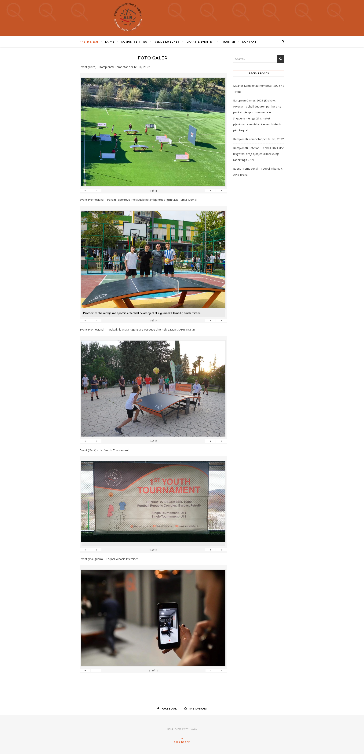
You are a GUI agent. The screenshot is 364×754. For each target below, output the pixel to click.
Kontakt (249, 41)
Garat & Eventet (200, 41)
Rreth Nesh (89, 41)
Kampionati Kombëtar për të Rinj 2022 (258, 139)
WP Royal (190, 729)
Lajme (109, 41)
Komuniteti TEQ (134, 41)
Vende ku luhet (167, 41)
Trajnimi (228, 41)
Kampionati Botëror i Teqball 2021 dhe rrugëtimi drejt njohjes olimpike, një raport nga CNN (258, 154)
